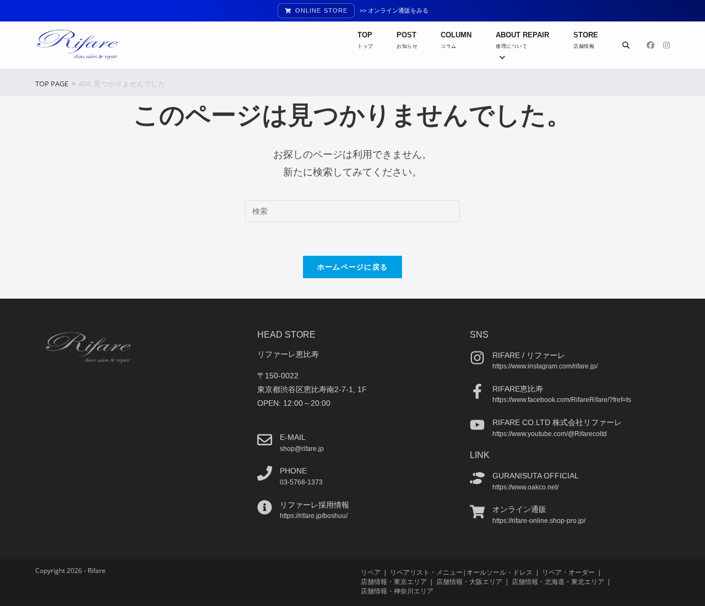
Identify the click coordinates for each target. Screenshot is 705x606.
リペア (371, 572)
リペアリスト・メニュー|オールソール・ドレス (461, 572)
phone (293, 470)
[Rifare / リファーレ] (477, 357)
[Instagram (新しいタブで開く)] (666, 45)
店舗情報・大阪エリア (469, 581)
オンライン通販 (519, 509)
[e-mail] (264, 439)
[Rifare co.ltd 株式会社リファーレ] (477, 424)
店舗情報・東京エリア (394, 581)
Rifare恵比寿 (517, 388)
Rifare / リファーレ (528, 355)
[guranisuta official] (477, 478)
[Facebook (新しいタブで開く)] (650, 45)
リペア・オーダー (568, 572)
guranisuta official (535, 475)
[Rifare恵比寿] (477, 391)
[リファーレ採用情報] (264, 507)
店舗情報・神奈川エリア (397, 591)
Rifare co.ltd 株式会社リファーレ (557, 422)
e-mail (293, 437)
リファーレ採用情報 (314, 504)
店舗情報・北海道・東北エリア (558, 581)
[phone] (264, 473)
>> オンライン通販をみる (394, 10)
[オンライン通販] (477, 511)
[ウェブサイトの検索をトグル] (626, 45)
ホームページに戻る (352, 267)
